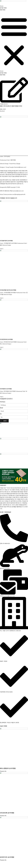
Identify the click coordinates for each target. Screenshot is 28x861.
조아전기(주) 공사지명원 (7, 857)
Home (1, 6)
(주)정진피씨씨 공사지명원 (6, 339)
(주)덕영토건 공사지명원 (6, 389)
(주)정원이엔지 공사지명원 (6, 240)
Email (1, 407)
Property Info (3, 771)
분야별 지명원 (3, 8)
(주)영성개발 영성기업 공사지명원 (8, 290)
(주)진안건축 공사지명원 (7, 813)
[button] (14, 41)
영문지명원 (2, 10)
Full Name (2, 401)
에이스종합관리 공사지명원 (8, 768)
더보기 (1, 248)
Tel (0, 414)
